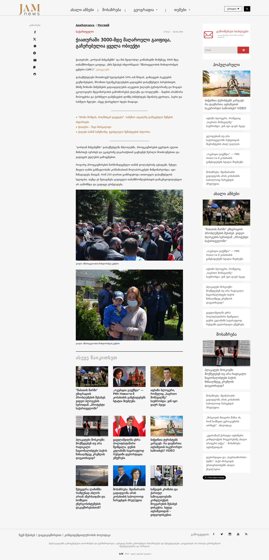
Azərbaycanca (85, 25)
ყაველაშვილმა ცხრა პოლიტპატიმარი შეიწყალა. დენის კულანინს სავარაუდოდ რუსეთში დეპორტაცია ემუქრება (128, 449)
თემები (180, 10)
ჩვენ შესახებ (27, 535)
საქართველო (85, 32)
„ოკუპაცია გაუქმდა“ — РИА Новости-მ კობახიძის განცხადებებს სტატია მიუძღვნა (129, 395)
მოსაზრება (111, 10)
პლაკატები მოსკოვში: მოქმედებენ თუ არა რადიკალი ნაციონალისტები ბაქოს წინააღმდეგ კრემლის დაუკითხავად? (91, 449)
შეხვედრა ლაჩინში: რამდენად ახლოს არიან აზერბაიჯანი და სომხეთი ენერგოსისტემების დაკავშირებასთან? (90, 498)
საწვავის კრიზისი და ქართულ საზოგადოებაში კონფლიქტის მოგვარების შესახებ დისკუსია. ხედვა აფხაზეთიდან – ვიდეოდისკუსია (164, 502)
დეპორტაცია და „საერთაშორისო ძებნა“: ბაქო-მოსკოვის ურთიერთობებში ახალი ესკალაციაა (226, 463)
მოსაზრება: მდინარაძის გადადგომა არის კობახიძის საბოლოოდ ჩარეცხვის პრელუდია (129, 494)
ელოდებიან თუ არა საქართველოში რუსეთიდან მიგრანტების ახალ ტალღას (222, 140)
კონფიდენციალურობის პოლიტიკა (87, 535)
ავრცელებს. (103, 69)
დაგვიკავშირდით (49, 535)
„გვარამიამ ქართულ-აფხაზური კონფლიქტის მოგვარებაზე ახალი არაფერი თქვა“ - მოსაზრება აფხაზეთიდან (226, 441)
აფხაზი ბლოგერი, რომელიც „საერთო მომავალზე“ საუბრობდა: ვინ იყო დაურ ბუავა (164, 397)
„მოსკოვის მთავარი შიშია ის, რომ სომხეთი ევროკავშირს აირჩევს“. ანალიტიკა (223, 421)
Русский (103, 25)
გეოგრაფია (144, 10)
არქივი (167, 31)
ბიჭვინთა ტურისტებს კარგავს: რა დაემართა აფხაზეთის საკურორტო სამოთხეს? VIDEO (166, 445)
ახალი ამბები (82, 10)
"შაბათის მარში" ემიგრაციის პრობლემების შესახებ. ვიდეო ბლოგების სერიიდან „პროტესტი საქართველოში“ (91, 399)
